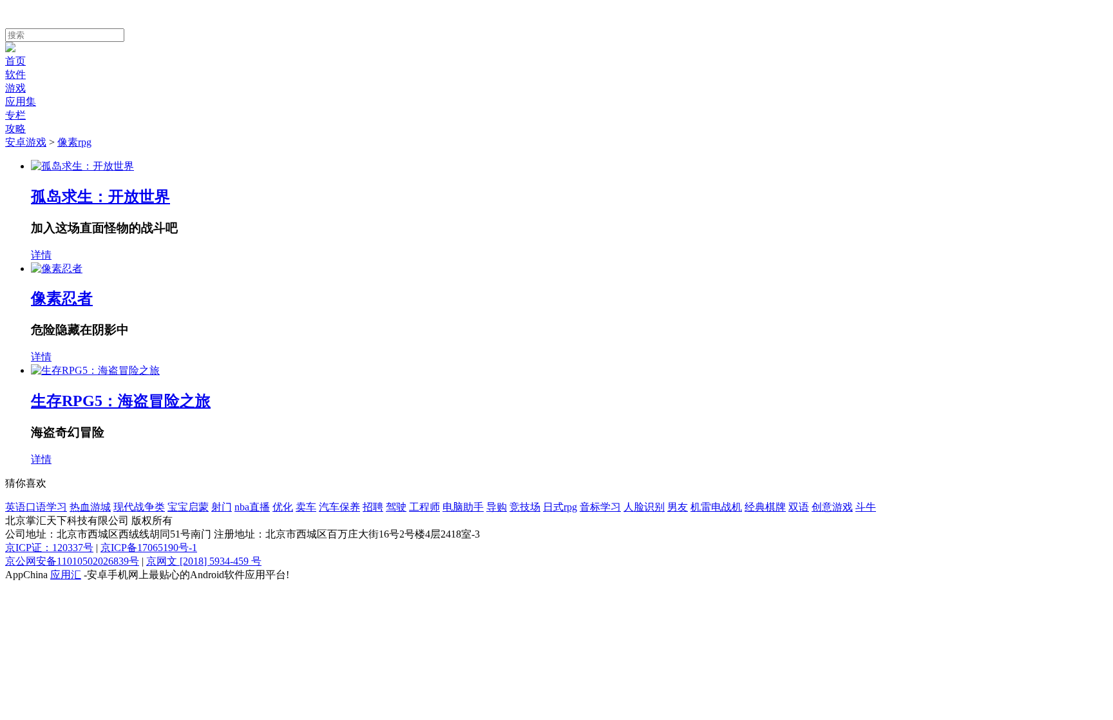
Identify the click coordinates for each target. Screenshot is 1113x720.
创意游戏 (832, 506)
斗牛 (865, 506)
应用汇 (65, 574)
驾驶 (396, 506)
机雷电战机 (716, 506)
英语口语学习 (36, 506)
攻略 (15, 128)
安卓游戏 (25, 142)
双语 (798, 506)
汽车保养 (339, 506)
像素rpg (74, 142)
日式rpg (560, 506)
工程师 (424, 506)
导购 (496, 506)
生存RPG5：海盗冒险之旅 (121, 401)
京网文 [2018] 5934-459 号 (204, 561)
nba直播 (252, 506)
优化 (282, 506)
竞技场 (524, 506)
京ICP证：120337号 (49, 547)
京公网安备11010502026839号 (72, 561)
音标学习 (600, 506)
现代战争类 (139, 506)
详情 (41, 254)
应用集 (20, 101)
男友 (677, 506)
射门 (221, 506)
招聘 (373, 506)
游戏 (15, 88)
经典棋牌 (765, 506)
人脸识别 (644, 506)
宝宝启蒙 (188, 506)
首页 (15, 60)
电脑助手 (463, 506)
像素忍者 (62, 298)
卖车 (306, 506)
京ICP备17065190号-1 (148, 547)
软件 (15, 74)
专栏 (15, 115)
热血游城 (90, 506)
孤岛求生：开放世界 (100, 196)
